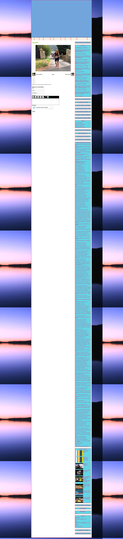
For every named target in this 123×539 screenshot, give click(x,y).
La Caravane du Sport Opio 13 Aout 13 (82, 366)
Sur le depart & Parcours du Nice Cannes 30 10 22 (83, 160)
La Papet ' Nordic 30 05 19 (80, 190)
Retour (53, 74)
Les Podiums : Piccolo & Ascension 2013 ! (83, 386)
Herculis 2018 (77, 208)
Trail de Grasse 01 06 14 (79, 338)
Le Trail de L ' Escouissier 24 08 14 (81, 333)
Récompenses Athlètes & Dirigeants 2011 (83, 429)
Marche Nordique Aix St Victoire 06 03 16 (83, 287)
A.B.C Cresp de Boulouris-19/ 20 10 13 (82, 358)
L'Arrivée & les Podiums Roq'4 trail (81, 253)
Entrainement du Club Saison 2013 (81, 412)
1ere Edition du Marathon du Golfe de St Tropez (82, 222)
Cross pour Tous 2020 (79, 182)
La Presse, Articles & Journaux (82, 505)
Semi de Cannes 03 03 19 (80, 202)
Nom (33, 88)
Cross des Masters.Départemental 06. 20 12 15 (83, 297)
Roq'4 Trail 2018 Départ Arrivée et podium (83, 217)
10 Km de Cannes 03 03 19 (80, 203)
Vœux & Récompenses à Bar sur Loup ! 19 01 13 (82, 396)
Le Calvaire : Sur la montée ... (80, 260)
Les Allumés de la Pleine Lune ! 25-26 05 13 (82, 381)
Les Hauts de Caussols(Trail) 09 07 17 (82, 247)
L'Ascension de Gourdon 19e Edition (82, 307)
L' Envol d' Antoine (78, 122)
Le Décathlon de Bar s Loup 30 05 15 (82, 306)
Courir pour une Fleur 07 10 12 (80, 414)
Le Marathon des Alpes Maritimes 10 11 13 (82, 355)
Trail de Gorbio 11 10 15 (79, 303)
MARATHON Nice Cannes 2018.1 (81, 206)
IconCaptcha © (51, 108)
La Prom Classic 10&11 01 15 (80, 321)
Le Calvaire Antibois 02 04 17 (80, 259)
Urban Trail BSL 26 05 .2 (79, 168)
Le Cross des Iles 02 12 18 (80, 205)
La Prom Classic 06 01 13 (80, 400)
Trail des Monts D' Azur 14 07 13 (81, 369)
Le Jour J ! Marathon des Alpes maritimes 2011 (83, 434)
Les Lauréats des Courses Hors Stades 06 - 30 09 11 (82, 441)
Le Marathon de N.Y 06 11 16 (80, 277)
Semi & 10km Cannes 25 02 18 (81, 226)
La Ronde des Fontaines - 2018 (82, 108)
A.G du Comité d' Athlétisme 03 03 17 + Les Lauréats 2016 (82, 264)
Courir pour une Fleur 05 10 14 (80, 332)
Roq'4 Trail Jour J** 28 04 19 (80, 196)
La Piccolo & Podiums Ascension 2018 (82, 215)
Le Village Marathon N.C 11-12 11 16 (82, 276)
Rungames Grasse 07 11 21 (80, 175)
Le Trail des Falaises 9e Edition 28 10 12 (82, 409)
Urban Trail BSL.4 (78, 165)
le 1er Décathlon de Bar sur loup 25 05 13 (83, 382)
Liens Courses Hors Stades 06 (83, 130)
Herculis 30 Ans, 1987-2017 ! (80, 242)
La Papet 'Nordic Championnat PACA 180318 (82, 224)
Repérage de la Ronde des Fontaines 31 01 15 (82, 318)
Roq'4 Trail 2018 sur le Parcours (81, 218)
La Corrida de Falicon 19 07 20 (81, 179)
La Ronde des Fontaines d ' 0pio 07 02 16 (83, 291)
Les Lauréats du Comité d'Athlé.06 (81, 290)
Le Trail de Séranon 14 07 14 (80, 336)
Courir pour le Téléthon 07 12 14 (81, 322)
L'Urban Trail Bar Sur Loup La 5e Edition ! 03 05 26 (83, 147)
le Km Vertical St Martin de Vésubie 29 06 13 (83, 371)
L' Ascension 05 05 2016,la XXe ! (81, 285)
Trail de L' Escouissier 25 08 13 (81, 364)
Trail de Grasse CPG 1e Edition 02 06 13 (82, 378)
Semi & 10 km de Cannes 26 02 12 (81, 428)
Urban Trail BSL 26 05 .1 (79, 169)
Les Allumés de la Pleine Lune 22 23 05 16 (82, 284)
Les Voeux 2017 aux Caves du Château (82, 268)
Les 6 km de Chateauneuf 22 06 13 (81, 375)
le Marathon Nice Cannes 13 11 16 (81, 274)
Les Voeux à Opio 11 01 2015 (80, 319)
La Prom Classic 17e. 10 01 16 (81, 295)
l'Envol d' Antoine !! (85, 464)
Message (33, 95)
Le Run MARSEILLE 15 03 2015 (81, 309)
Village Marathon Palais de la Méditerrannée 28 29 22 (80, 162)
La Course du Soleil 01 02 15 (80, 315)
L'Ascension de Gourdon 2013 (80, 384)
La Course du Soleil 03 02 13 (80, 389)
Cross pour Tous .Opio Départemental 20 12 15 (82, 300)
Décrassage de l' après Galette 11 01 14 (82, 346)
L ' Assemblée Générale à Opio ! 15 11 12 (83, 405)
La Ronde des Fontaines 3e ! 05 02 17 (82, 267)
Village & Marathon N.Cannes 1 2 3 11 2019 (82, 184)
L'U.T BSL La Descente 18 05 (80, 157)
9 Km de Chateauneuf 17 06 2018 (81, 209)
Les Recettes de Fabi (83, 102)
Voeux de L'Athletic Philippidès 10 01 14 (82, 323)
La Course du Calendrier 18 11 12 (81, 404)
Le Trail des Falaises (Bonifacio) (81, 439)
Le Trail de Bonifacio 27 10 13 (80, 357)
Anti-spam (34, 105)
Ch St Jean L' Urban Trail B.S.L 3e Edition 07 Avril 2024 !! (81, 154)
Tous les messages (79, 96)
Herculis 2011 (77, 444)
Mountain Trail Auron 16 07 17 (86, 491)
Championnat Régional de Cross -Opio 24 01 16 (83, 294)
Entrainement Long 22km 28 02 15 (81, 310)
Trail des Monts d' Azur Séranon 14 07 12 (83, 418)
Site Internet (34, 92)
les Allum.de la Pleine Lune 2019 (81, 192)
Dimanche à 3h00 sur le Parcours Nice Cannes (82, 239)
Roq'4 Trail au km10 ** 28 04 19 (81, 195)
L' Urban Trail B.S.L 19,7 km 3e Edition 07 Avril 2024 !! (82, 152)
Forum (76, 513)
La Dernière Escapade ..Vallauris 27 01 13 (83, 390)
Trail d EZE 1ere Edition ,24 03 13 (81, 387)
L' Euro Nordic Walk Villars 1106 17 (81, 251)
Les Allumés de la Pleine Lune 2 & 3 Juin (83, 421)
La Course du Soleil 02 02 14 (80, 345)
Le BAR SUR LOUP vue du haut (86, 486)
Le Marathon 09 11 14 (79, 329)
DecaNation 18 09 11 (79, 443)
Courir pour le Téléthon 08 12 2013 (81, 352)
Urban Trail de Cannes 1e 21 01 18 (81, 232)
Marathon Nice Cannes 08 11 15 (81, 301)
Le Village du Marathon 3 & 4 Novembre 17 (82, 241)
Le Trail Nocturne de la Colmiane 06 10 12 (83, 415)
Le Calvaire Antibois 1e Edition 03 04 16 (82, 288)
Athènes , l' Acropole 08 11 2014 (81, 330)
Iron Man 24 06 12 (78, 420)
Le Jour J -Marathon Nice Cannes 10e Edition (82, 236)
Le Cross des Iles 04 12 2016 (80, 271)
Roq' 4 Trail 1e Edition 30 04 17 (81, 255)
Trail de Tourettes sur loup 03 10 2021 (82, 178)
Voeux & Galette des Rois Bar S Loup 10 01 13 (82, 399)
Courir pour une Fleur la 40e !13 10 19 (82, 187)
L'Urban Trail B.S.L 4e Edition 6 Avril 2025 (83, 148)
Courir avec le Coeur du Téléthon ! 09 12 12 (82, 402)
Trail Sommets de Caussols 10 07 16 (82, 280)
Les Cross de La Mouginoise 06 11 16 (82, 279)
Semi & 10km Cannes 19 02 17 (81, 265)
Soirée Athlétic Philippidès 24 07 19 (81, 189)
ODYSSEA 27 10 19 (79, 186)
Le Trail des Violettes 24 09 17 (81, 245)
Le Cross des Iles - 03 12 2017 (81, 234)
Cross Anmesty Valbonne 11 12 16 (81, 273)
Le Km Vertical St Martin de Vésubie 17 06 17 (82, 249)
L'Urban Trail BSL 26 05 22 (80, 127)
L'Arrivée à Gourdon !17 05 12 (80, 424)
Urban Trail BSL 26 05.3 (79, 166)
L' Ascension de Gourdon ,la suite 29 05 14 (82, 327)
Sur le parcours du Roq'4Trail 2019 (81, 199)
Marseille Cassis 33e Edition (80, 437)
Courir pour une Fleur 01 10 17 (80, 244)
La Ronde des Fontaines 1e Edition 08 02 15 (83, 314)
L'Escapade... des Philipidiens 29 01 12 (82, 432)
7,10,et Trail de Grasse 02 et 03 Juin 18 (82, 211)
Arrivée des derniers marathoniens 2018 (82, 198)
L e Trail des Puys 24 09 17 (80, 227)
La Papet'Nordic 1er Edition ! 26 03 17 (82, 262)
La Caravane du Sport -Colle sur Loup (82, 353)
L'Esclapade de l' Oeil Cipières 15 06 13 (82, 377)
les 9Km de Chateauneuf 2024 (80, 150)
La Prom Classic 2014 (79, 348)
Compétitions (83, 508)
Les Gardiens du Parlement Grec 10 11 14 (83, 325)
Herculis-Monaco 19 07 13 (80, 367)
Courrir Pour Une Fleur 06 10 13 (81, 363)
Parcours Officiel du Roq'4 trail (85, 459)
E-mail (33, 90)
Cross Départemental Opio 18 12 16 (82, 270)
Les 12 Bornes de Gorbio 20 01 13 (81, 394)
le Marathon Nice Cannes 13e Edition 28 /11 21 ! (82, 173)
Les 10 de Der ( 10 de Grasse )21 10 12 (82, 411)
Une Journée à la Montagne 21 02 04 (82, 342)
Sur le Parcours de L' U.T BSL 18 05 (82, 156)
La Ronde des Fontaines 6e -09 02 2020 (82, 181)
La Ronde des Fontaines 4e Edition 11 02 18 (83, 229)
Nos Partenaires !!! (82, 133)
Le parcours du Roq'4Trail (80, 124)
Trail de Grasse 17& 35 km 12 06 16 (82, 282)
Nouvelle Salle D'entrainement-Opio (81, 360)
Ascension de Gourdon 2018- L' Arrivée (82, 214)
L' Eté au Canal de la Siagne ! (86, 498)
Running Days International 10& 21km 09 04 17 (82, 257)
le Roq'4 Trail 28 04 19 (79, 125)
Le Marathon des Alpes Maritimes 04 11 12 (82, 408)
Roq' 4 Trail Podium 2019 (80, 193)
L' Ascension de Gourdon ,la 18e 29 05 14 (83, 339)
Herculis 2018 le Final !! (86, 471)
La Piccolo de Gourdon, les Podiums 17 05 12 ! (82, 426)
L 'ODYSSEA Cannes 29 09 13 (81, 361)
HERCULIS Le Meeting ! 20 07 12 (81, 417)
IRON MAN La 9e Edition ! (80, 374)
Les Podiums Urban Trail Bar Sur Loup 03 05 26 (83, 145)
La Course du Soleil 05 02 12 (80, 431)
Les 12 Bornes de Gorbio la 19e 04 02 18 (82, 231)
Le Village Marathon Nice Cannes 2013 (82, 343)
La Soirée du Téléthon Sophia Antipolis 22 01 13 (83, 393)
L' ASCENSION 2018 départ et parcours (82, 212)
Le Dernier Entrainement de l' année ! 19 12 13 (82, 350)
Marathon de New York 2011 (80, 436)
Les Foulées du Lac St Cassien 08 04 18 (82, 220)
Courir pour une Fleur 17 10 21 (80, 176)
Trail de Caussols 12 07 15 (80, 304)
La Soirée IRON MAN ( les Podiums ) (82, 372)
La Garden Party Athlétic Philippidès (82, 335)
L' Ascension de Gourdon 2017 (81, 252)
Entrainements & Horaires (83, 136)
